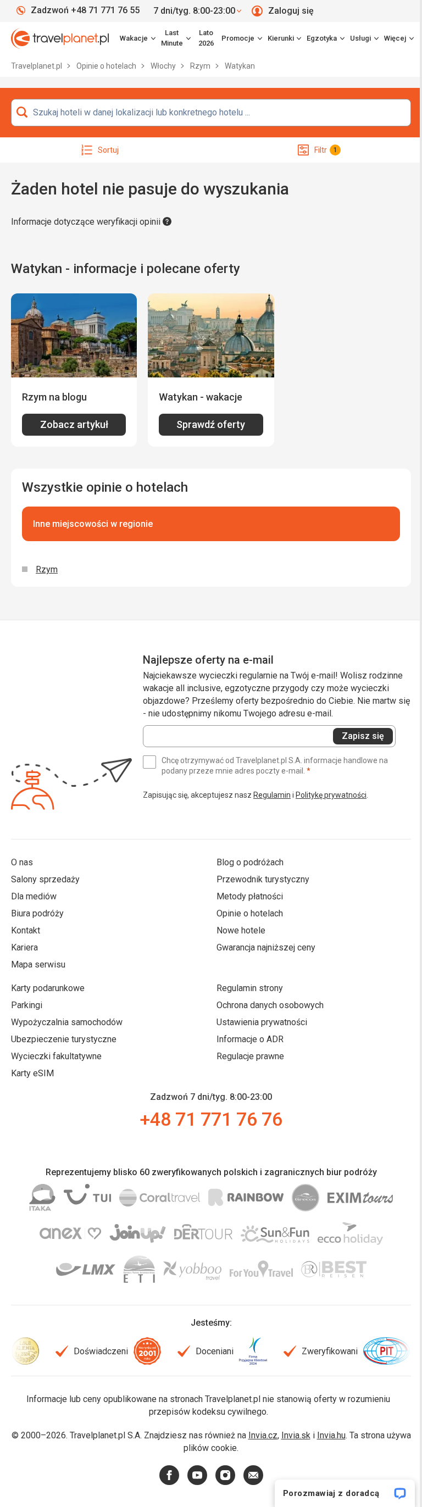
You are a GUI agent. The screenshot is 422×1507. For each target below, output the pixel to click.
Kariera (24, 947)
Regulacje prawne (250, 1056)
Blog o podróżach (250, 862)
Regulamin (272, 795)
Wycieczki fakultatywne (56, 1056)
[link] (175, 38)
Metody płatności (249, 896)
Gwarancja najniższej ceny (265, 947)
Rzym (201, 66)
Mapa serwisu (38, 964)
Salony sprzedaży (45, 879)
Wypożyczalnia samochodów (67, 1022)
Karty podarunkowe (48, 988)
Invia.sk (295, 1435)
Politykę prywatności (331, 795)
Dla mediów (34, 896)
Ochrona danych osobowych (270, 1005)
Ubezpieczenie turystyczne (63, 1039)
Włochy (164, 66)
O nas (22, 862)
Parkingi (26, 1005)
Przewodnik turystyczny (262, 879)
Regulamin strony (249, 988)
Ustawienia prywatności (261, 1022)
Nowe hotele (240, 930)
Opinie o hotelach (107, 66)
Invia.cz (262, 1435)
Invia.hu (331, 1435)
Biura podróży (37, 913)
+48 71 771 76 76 (211, 1119)
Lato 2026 (206, 38)
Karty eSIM (32, 1073)
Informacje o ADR (250, 1039)
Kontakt (25, 930)
